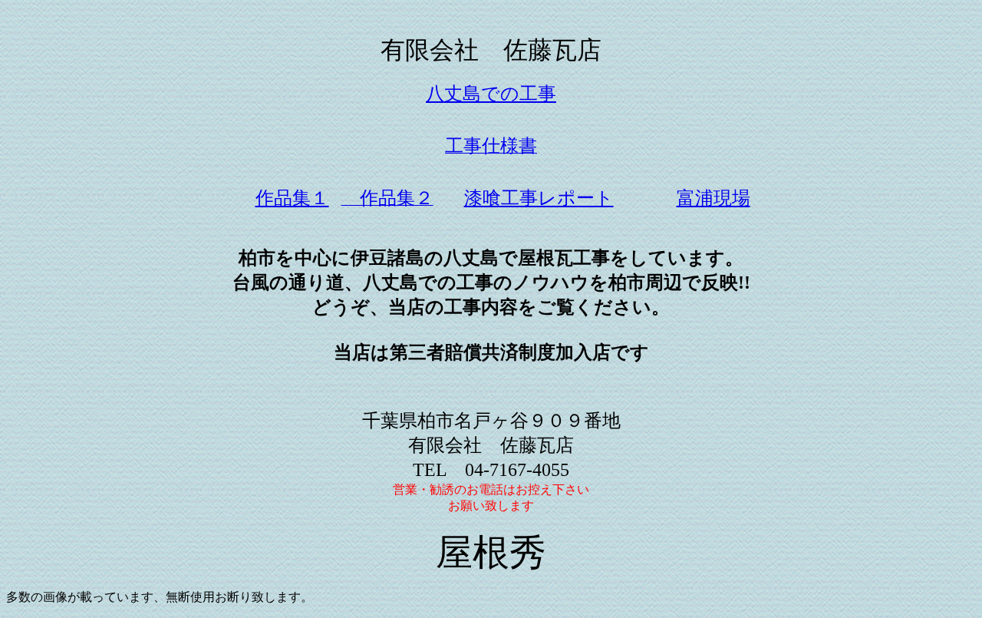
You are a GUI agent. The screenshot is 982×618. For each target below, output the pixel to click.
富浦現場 (713, 198)
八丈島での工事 (491, 94)
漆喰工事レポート (539, 198)
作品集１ (292, 198)
